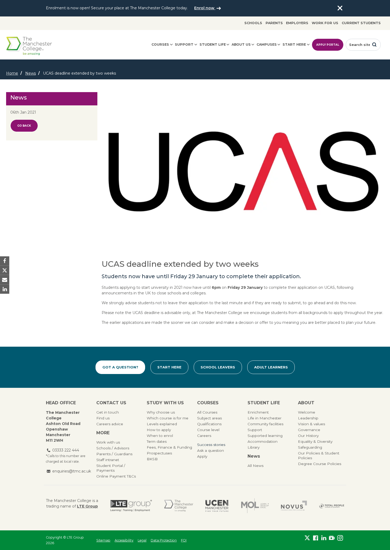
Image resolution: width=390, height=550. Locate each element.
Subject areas (209, 418)
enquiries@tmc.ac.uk (71, 471)
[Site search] (374, 44)
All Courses (207, 412)
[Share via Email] (4, 279)
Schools (253, 23)
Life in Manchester (264, 418)
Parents (274, 23)
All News (255, 465)
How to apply (159, 430)
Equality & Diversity (315, 441)
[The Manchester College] (178, 506)
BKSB (152, 459)
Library (253, 447)
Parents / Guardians (114, 454)
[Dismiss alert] (340, 8)
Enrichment (258, 412)
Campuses (267, 44)
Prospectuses (159, 453)
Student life (213, 44)
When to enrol (160, 435)
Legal (142, 540)
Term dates (157, 441)
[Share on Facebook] (4, 261)
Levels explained (162, 424)
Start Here (169, 367)
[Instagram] (340, 539)
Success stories (211, 444)
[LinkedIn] (324, 539)
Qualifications (209, 424)
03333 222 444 (65, 450)
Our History (308, 435)
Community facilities (265, 424)
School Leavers (218, 367)
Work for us (325, 23)
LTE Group (87, 506)
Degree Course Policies (319, 464)
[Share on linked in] (4, 289)
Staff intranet (107, 460)
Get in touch (107, 412)
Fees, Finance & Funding (169, 447)
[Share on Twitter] (4, 270)
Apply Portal (327, 44)
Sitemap (103, 540)
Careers (204, 435)
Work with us (108, 442)
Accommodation (263, 441)
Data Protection (164, 540)
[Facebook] (315, 539)
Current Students (361, 23)
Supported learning (265, 435)
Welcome (306, 412)
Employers (297, 23)
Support (184, 44)
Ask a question (210, 450)
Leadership (308, 418)
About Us (241, 44)
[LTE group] (131, 506)
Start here (294, 44)
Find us (103, 418)
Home (12, 73)
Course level (208, 430)
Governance (309, 430)
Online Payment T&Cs (116, 476)
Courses (160, 44)
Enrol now (204, 8)
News (30, 73)
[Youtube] (332, 539)
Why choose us (161, 412)
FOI (184, 540)
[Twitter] (307, 539)
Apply (202, 456)
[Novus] (294, 506)
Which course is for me (167, 418)
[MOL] (255, 505)
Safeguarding (310, 447)
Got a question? (120, 367)
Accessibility (124, 540)
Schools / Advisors (112, 448)
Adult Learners (271, 367)
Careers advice (109, 424)
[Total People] (331, 506)
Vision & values (311, 424)
